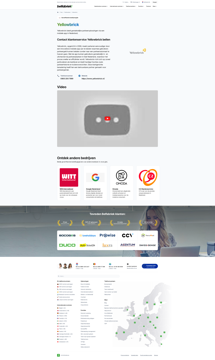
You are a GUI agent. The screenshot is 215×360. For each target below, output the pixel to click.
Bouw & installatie (85, 284)
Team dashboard (108, 289)
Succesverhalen (108, 318)
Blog (105, 302)
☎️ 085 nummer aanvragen (64, 286)
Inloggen (155, 2)
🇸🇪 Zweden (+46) (62, 339)
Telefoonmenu (84, 339)
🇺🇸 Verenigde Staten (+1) (64, 336)
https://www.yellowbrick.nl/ (93, 79)
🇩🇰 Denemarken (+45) (63, 310)
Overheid (83, 297)
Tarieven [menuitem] (148, 6)
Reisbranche (84, 299)
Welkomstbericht (85, 347)
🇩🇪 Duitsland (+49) (62, 313)
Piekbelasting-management (88, 331)
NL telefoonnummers (63, 281)
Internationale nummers (64, 305)
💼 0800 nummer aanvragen (65, 284)
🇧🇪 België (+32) (61, 308)
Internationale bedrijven (87, 292)
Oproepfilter (84, 328)
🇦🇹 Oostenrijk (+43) (62, 326)
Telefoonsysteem (109, 281)
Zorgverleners (84, 305)
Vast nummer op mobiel (110, 292)
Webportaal (107, 294)
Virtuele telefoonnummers (111, 321)
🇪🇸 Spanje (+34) (61, 331)
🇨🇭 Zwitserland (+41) (62, 341)
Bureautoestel (108, 284)
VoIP (105, 323)
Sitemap (156, 355)
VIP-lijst (83, 341)
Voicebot (83, 344)
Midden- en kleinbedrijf (87, 294)
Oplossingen (85, 281)
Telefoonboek (67, 12)
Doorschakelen (85, 315)
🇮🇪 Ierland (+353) (62, 321)
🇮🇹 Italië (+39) (61, 323)
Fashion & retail (85, 286)
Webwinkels (84, 302)
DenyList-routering (86, 313)
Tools (61, 12)
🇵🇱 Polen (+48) (61, 328)
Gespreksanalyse (85, 323)
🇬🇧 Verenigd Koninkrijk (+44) (64, 334)
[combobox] (89, 276)
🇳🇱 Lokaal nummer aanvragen (65, 299)
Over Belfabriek (108, 313)
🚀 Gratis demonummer (63, 297)
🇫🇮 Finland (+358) (62, 315)
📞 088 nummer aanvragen (64, 289)
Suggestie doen (134, 355)
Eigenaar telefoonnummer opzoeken (113, 308)
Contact (106, 305)
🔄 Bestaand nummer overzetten (66, 294)
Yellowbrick (74, 12)
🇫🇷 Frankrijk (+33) (62, 318)
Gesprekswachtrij (85, 326)
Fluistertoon (84, 321)
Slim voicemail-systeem (87, 334)
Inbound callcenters (86, 289)
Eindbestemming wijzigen (87, 318)
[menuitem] (101, 6)
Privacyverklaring (125, 355)
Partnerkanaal (108, 315)
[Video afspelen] (107, 118)
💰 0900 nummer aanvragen (65, 292)
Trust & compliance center (146, 355)
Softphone (107, 286)
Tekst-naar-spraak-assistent (88, 336)
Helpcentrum (107, 310)
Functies (83, 310)
